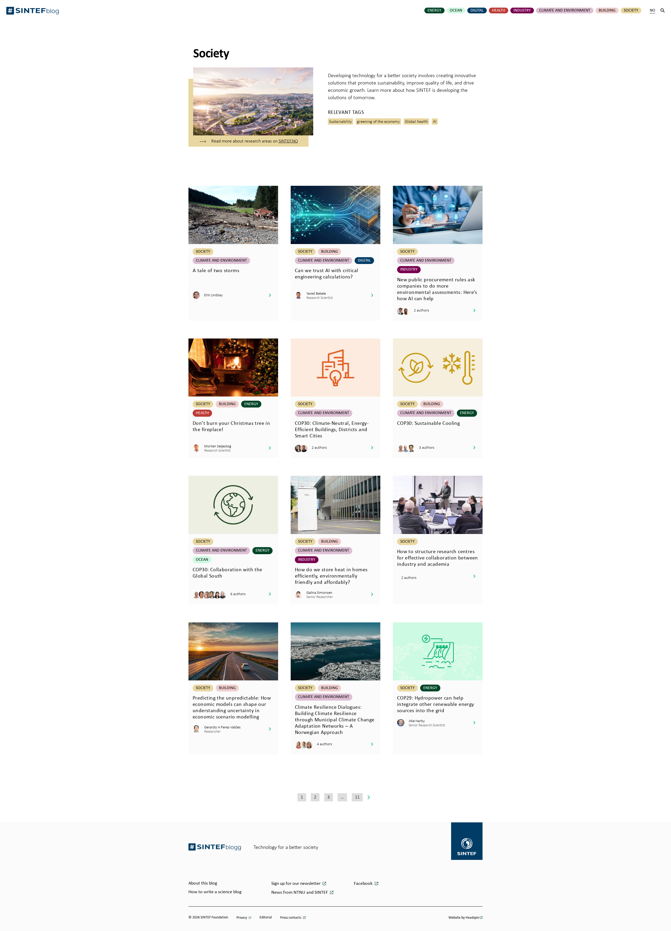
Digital (477, 10)
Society (631, 10)
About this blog (202, 883)
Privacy (242, 918)
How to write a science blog (214, 892)
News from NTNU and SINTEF (300, 892)
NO (652, 10)
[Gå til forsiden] (214, 846)
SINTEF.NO (288, 141)
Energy (434, 10)
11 (357, 797)
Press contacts (291, 918)
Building (607, 10)
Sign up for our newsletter (296, 883)
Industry (522, 10)
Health (498, 10)
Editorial (265, 917)
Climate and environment (564, 10)
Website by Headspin (463, 918)
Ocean (456, 10)
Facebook (364, 883)
